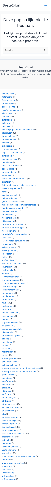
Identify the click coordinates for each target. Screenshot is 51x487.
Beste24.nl (11, 5)
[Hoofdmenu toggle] (45, 5)
